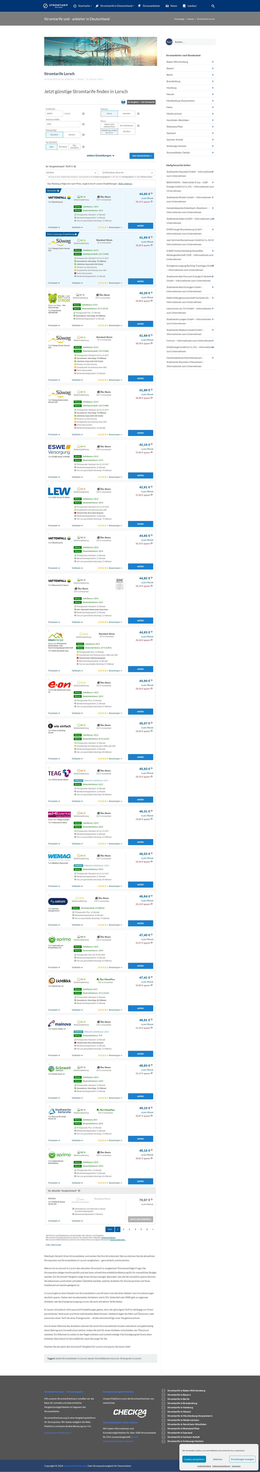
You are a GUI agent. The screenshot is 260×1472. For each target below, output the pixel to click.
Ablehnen (217, 1459)
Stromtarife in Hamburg (180, 1407)
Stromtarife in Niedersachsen (183, 1420)
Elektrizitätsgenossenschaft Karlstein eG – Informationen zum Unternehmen (188, 299)
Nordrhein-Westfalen (178, 120)
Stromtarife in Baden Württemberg (186, 1390)
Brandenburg (173, 81)
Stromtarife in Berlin (178, 1398)
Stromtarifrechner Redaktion (60, 79)
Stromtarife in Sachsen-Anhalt (183, 1436)
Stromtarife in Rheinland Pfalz (183, 1428)
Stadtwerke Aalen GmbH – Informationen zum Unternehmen (190, 220)
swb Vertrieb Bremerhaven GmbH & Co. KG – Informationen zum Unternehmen (190, 242)
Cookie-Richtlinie (204, 1466)
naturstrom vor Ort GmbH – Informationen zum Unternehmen (189, 310)
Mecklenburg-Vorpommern (181, 100)
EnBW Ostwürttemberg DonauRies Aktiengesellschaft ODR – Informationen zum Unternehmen (190, 255)
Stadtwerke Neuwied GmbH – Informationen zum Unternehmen (190, 173)
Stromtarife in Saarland (179, 1432)
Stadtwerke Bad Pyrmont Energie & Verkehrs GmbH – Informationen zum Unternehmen (190, 278)
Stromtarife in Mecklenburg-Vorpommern (189, 1415)
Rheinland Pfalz (175, 126)
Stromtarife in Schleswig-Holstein (185, 1441)
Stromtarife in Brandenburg (182, 1403)
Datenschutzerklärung (221, 1466)
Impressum (236, 1466)
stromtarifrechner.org (74, 1465)
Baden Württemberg (177, 61)
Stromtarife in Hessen (179, 1411)
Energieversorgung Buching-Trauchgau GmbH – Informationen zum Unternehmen (190, 267)
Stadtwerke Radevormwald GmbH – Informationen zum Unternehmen (185, 331)
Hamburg (171, 87)
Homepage (179, 19)
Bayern (170, 68)
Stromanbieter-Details (178, 152)
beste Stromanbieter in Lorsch (71, 1358)
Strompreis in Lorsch (130, 1358)
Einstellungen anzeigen (242, 1459)
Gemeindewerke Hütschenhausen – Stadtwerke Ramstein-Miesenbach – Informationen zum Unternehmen (185, 362)
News (169, 107)
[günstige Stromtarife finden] (56, 6)
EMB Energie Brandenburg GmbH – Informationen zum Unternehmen (185, 231)
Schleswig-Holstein (176, 146)
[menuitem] (81, 6)
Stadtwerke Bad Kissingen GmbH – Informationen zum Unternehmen (185, 289)
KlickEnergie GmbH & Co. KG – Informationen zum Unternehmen (190, 349)
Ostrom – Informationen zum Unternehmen (189, 340)
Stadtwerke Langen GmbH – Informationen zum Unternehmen (189, 321)
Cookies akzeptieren (194, 1459)
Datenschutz (64, 1432)
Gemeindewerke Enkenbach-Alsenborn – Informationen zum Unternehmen (188, 210)
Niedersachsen (174, 113)
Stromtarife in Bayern (179, 1394)
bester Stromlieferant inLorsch (103, 1358)
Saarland (171, 133)
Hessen (190, 19)
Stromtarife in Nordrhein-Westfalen (186, 1424)
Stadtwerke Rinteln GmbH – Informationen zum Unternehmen (189, 199)
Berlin (170, 74)
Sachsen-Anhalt (175, 139)
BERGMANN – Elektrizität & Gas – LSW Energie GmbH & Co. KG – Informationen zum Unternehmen (190, 186)
